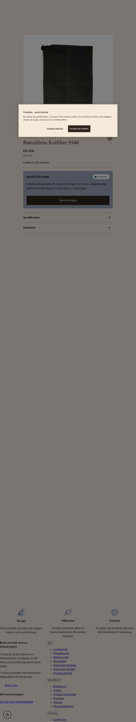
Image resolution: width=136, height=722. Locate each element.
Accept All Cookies (79, 129)
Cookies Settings (55, 128)
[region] (68, 120)
